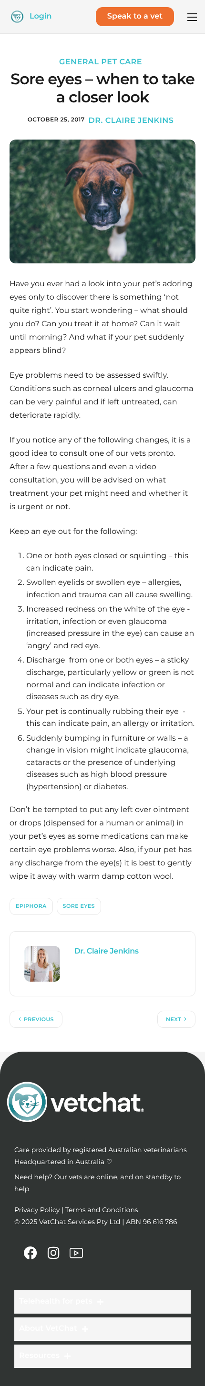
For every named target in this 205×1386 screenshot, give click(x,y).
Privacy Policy (37, 1209)
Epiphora (31, 906)
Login (41, 16)
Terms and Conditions (101, 1209)
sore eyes (79, 906)
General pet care (100, 62)
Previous (39, 1019)
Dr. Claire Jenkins (131, 120)
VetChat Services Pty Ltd (80, 1221)
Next (173, 1019)
